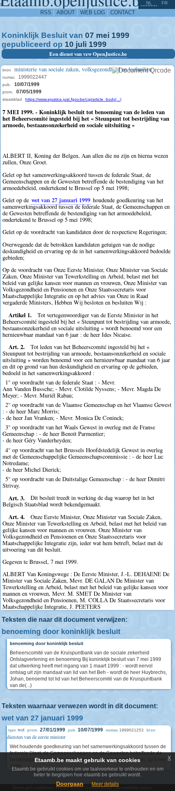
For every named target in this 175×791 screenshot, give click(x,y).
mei (102, 35)
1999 (120, 35)
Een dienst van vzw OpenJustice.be (88, 53)
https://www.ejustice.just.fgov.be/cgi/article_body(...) (73, 99)
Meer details (105, 784)
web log (92, 12)
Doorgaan (69, 783)
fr (165, 2)
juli (81, 44)
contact (122, 12)
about (66, 12)
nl (149, 2)
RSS (45, 12)
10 (69, 44)
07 (89, 35)
